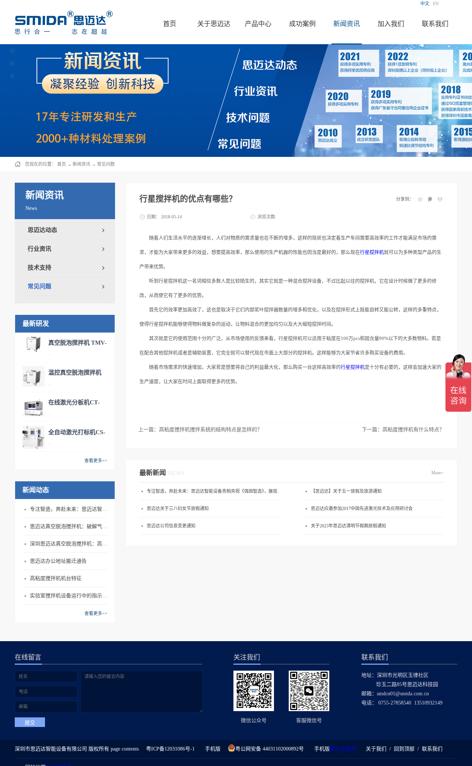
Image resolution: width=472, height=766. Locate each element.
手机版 (211, 749)
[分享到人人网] (440, 199)
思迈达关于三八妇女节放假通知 (178, 508)
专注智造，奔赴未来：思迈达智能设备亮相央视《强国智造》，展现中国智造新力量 (70, 509)
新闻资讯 (81, 164)
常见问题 (106, 164)
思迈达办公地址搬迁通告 (58, 561)
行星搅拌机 (372, 252)
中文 (424, 3)
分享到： (405, 199)
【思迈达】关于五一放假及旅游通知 (346, 491)
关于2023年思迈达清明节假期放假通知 (348, 525)
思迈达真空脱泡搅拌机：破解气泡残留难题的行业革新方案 (70, 526)
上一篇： (200, 429)
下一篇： (403, 429)
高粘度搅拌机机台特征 (55, 578)
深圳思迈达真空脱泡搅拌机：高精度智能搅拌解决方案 (70, 544)
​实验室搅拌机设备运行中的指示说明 (70, 595)
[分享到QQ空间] (420, 199)
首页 (169, 24)
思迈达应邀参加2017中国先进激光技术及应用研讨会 (362, 508)
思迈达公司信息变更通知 (171, 525)
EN (436, 3)
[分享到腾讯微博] (430, 199)
